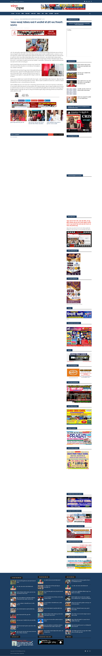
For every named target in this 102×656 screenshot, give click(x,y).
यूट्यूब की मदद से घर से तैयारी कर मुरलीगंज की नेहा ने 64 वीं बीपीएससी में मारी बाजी (81, 581)
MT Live (18, 13)
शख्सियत (38, 13)
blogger (51, 134)
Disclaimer (22, 653)
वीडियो (23, 13)
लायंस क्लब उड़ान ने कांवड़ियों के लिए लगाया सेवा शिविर (26, 620)
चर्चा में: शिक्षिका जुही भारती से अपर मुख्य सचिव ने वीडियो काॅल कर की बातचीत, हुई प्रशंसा (81, 631)
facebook (61, 134)
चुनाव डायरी (56, 13)
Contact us (21, 1)
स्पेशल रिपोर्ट (27, 13)
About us (16, 1)
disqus (55, 134)
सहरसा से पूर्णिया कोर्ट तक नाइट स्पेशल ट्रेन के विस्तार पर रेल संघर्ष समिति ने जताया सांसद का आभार (84, 82)
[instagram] (91, 1)
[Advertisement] (79, 481)
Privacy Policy (16, 653)
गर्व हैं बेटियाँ (51, 13)
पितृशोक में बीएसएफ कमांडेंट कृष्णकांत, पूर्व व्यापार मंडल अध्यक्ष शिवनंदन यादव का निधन (84, 66)
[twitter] (87, 651)
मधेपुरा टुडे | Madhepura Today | (19, 640)
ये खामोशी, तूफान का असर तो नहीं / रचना (24, 641)
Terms (11, 653)
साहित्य (46, 13)
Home (11, 1)
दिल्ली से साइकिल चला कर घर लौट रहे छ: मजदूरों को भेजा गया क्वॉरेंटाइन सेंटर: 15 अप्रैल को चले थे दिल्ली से (81, 597)
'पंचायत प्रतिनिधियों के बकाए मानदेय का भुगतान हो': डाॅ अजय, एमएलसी (53, 123)
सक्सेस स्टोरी (33, 13)
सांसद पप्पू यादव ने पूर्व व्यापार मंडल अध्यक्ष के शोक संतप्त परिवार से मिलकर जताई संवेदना (36, 123)
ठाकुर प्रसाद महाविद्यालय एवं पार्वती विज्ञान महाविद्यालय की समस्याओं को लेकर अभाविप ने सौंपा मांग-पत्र (26, 598)
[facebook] (84, 1)
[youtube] (86, 1)
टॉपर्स (43, 13)
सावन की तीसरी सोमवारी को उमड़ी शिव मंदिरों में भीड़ (25, 609)
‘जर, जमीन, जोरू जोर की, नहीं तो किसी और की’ (25, 586)
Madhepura (16, 19)
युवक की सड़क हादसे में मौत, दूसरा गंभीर (17, 122)
